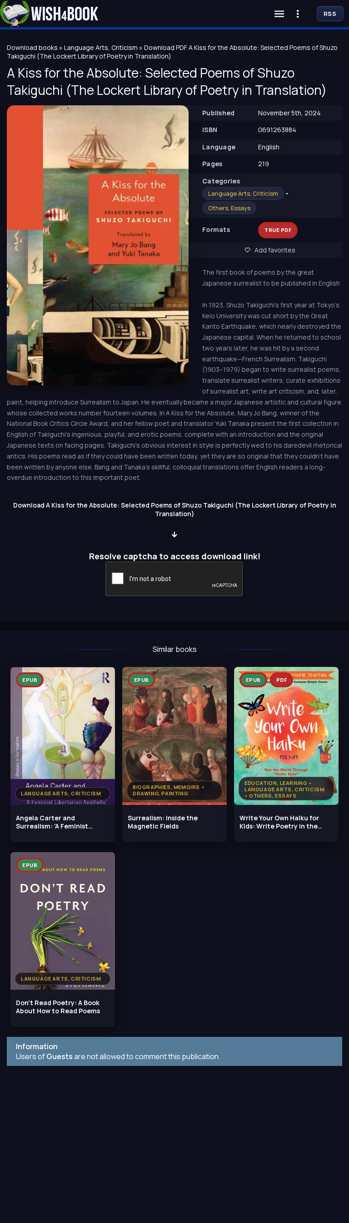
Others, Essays (229, 208)
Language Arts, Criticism (243, 193)
